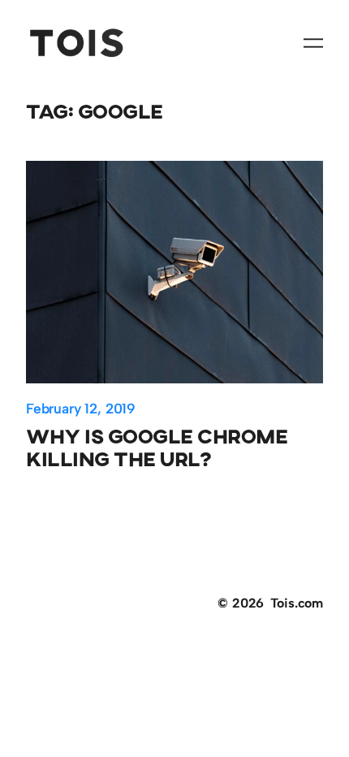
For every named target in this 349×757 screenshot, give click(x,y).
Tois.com (296, 603)
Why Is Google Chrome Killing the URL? (156, 447)
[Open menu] (313, 43)
